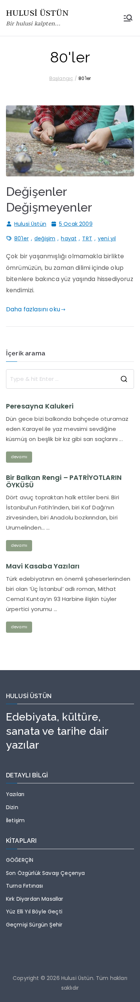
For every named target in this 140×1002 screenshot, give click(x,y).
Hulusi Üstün (30, 224)
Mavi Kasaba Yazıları (43, 566)
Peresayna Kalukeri (40, 406)
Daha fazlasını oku (33, 309)
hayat (69, 238)
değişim (44, 238)
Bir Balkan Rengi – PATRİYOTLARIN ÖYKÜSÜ (64, 481)
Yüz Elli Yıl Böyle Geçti (34, 911)
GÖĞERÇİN (19, 860)
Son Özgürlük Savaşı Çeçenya (45, 873)
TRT (87, 238)
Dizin (12, 807)
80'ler (21, 238)
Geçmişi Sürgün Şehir (34, 924)
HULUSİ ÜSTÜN (37, 13)
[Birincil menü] (128, 18)
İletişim (15, 820)
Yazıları (15, 794)
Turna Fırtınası (24, 886)
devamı (19, 457)
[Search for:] (70, 379)
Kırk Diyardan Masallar (34, 899)
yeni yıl (107, 238)
